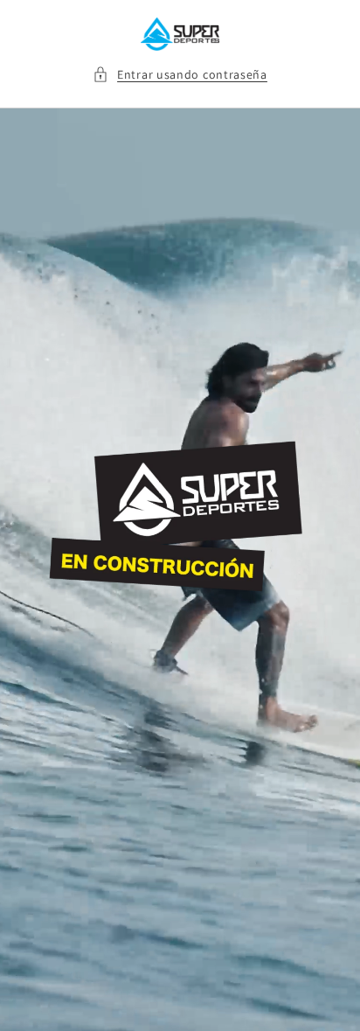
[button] (180, 75)
